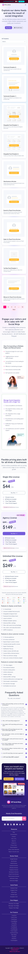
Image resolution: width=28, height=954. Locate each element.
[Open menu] (25, 5)
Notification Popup (14, 878)
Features (14, 836)
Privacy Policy (14, 845)
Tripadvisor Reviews (13, 869)
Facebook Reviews (14, 865)
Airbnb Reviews (13, 863)
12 (22, 307)
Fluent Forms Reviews (14, 874)
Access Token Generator (13, 849)
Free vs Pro (13, 838)
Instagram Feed (13, 890)
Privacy (18, 951)
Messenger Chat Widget (14, 905)
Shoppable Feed (13, 896)
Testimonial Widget (14, 880)
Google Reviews (13, 859)
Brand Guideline (13, 847)
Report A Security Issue (14, 851)
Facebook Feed (13, 888)
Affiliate (11, 951)
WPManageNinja (14, 949)
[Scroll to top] (25, 950)
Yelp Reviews (14, 861)
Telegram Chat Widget (14, 908)
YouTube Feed (14, 894)
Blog (14, 832)
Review (12, 856)
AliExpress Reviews (14, 867)
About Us (14, 840)
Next (14, 309)
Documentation (13, 834)
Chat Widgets (14, 900)
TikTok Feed (13, 892)
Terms (14, 951)
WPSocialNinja (16, 948)
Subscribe (24, 819)
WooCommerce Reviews (13, 876)
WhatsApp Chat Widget (14, 903)
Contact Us (13, 843)
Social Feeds (14, 885)
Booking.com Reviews (13, 872)
